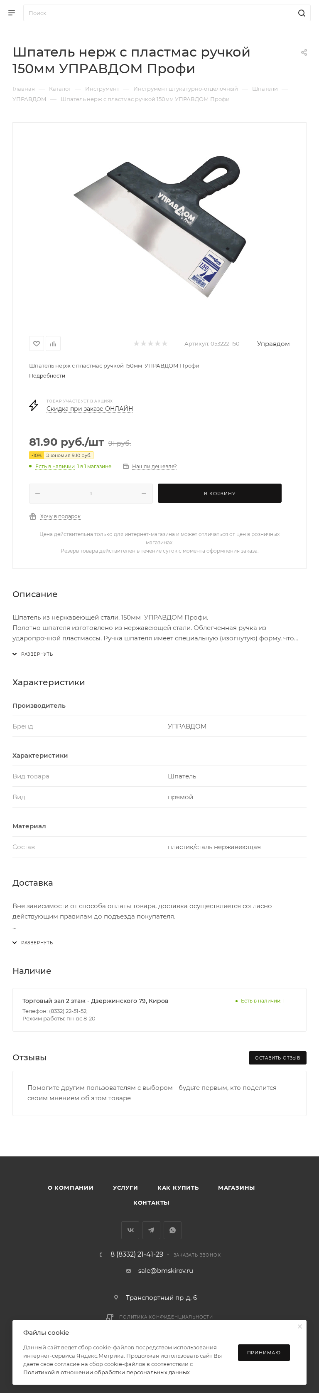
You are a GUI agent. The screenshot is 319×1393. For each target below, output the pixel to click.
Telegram (151, 1230)
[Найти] (300, 13)
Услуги (125, 1187)
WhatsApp (173, 1230)
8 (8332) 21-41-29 (137, 1254)
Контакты (151, 1202)
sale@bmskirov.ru (165, 1270)
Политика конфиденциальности (166, 1317)
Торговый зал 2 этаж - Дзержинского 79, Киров (95, 1001)
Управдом (273, 344)
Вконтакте (130, 1230)
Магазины (236, 1187)
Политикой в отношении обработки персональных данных (106, 1372)
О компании (71, 1187)
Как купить (178, 1187)
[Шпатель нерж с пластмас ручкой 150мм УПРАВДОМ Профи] (159, 227)
